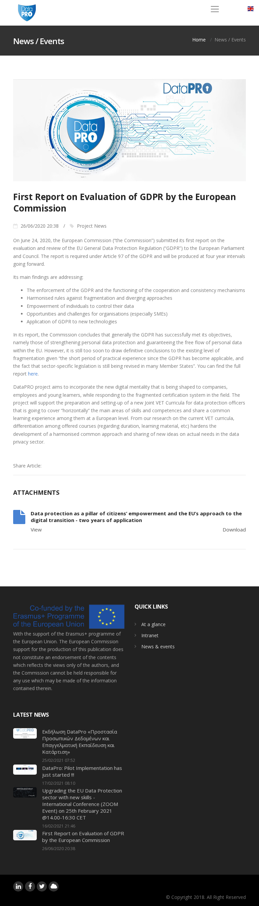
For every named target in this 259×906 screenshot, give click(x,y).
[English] (250, 8)
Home (199, 39)
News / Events (230, 39)
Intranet (150, 635)
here (33, 373)
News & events (158, 646)
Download (234, 529)
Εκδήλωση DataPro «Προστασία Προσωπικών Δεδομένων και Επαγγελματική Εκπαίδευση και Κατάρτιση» (79, 741)
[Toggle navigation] (215, 9)
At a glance (153, 624)
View (36, 529)
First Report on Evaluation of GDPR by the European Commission (83, 836)
